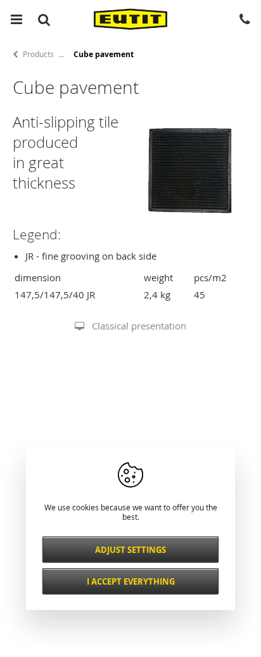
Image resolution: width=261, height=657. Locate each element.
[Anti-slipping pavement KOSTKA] (191, 225)
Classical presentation (139, 325)
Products (38, 54)
